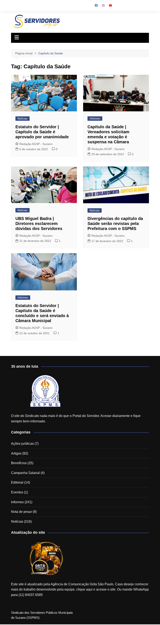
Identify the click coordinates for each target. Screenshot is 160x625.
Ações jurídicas (22, 443)
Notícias (23, 118)
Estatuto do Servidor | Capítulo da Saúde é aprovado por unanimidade (42, 131)
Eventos (17, 492)
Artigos (16, 453)
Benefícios (19, 463)
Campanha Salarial (25, 473)
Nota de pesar (21, 511)
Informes (95, 118)
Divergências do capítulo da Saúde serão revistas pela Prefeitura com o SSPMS (115, 223)
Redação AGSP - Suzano (35, 144)
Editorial (17, 482)
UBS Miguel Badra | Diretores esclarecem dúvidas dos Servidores (38, 223)
